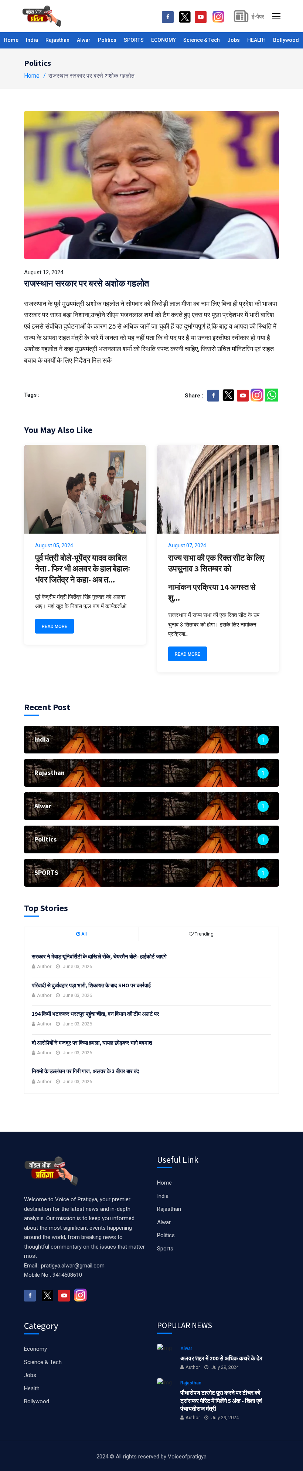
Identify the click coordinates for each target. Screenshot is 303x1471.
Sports (165, 1248)
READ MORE (54, 626)
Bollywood (286, 40)
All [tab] (83, 934)
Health (32, 1388)
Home (11, 40)
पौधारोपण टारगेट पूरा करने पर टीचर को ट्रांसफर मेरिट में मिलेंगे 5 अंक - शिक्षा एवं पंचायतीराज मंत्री (221, 1400)
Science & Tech (201, 40)
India (32, 40)
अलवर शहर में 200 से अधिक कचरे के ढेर (221, 1358)
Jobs (233, 40)
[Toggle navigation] (277, 16)
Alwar (84, 40)
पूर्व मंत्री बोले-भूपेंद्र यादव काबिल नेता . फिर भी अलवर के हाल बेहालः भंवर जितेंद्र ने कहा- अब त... (82, 569)
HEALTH (256, 40)
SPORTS (134, 40)
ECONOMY (163, 40)
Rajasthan (57, 40)
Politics (107, 40)
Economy (35, 1349)
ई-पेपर (258, 16)
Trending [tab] (204, 934)
